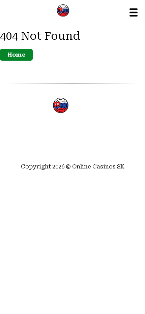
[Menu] (133, 12)
